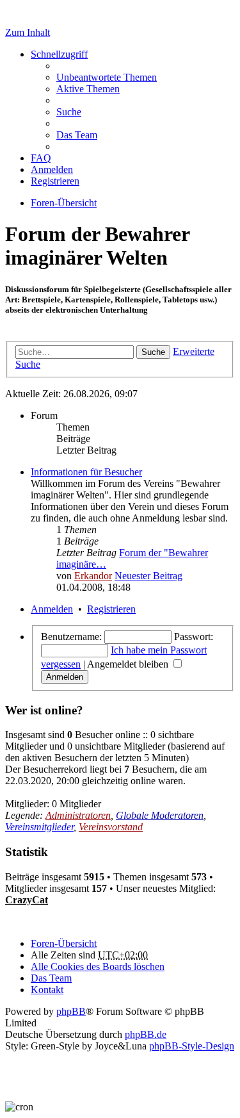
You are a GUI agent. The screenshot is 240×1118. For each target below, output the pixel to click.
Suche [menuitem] (68, 111)
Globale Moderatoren (160, 815)
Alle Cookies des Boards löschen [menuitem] (97, 966)
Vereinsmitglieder (39, 826)
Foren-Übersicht (64, 943)
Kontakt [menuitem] (47, 989)
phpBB (71, 1011)
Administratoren (78, 815)
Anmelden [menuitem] (52, 169)
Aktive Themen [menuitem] (88, 88)
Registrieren (111, 609)
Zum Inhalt (27, 32)
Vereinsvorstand (111, 826)
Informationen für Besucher (86, 471)
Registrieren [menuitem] (55, 181)
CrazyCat (26, 899)
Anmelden (52, 609)
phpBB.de (145, 1034)
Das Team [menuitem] (76, 134)
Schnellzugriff (59, 54)
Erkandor (93, 575)
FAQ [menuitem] (41, 157)
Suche (153, 352)
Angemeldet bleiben (129, 664)
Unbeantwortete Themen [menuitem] (106, 77)
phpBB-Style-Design (191, 1045)
